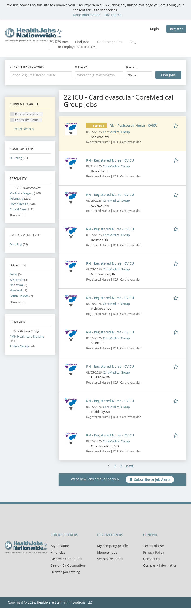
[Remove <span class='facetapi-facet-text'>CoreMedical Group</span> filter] (12, 120)
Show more (17, 215)
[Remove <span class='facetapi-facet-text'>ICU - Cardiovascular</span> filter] (12, 114)
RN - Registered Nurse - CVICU (133, 125)
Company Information (160, 565)
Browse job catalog (65, 572)
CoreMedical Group (116, 132)
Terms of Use (153, 545)
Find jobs (58, 552)
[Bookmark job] (176, 125)
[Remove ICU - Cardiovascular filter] (12, 188)
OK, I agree (113, 15)
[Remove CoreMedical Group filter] (12, 331)
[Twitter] (15, 563)
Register (176, 29)
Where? (81, 67)
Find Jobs (82, 42)
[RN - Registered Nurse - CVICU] (71, 128)
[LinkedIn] (23, 563)
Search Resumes (110, 559)
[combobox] (41, 75)
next (129, 466)
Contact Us (151, 559)
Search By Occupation (68, 565)
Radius (131, 67)
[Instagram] (30, 563)
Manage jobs (107, 552)
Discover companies (66, 559)
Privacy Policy (153, 552)
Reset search (24, 128)
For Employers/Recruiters (76, 46)
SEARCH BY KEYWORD (27, 67)
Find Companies (109, 42)
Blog (133, 42)
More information (86, 15)
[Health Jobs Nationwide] (33, 35)
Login (154, 28)
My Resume (60, 545)
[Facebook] (8, 563)
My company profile (112, 545)
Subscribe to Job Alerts (152, 479)
